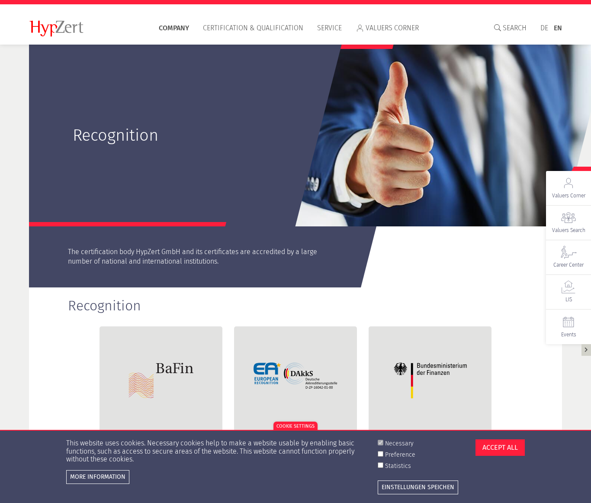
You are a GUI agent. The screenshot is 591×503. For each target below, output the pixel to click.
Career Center (568, 265)
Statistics (398, 466)
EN (558, 28)
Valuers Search (568, 230)
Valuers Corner (392, 28)
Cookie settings (295, 426)
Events (568, 335)
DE (544, 28)
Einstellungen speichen (418, 487)
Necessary (399, 443)
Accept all (500, 447)
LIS (568, 300)
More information (97, 476)
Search (514, 28)
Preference (400, 454)
